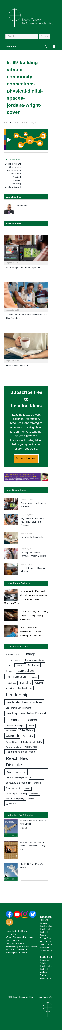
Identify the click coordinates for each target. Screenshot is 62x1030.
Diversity (10, 671)
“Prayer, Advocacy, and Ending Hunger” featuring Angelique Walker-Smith (34, 615)
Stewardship (13, 788)
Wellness (31, 798)
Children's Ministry (13, 660)
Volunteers (34, 794)
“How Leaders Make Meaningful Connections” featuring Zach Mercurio (31, 631)
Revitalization (16, 772)
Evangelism (25, 670)
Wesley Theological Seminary (19, 937)
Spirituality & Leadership (18, 782)
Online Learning (47, 944)
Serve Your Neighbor (16, 778)
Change (30, 654)
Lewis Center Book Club (17, 365)
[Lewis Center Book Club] (26, 347)
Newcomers (11, 730)
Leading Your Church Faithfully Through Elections (33, 554)
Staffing (37, 783)
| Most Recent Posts (15, 490)
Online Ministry (26, 730)
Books (43, 935)
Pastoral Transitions (13, 747)
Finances (33, 677)
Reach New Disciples (17, 761)
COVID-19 (20, 665)
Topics (43, 975)
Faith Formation (16, 676)
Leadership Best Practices (24, 702)
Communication (34, 660)
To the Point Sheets (49, 938)
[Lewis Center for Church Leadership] (31, 17)
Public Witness (30, 747)
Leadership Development (18, 708)
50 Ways (44, 923)
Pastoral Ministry (31, 741)
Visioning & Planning (16, 793)
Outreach (12, 735)
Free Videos (45, 941)
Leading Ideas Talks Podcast (26, 713)
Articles (43, 963)
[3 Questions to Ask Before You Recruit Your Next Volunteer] (26, 296)
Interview (10, 688)
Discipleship (33, 665)
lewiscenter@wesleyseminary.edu (21, 946)
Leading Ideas (49, 956)
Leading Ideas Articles (50, 926)
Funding (25, 682)
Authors (43, 972)
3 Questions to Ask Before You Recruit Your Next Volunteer (33, 521)
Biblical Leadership (13, 655)
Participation (28, 736)
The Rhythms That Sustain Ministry (33, 569)
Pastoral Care (11, 742)
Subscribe (44, 960)
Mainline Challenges (15, 726)
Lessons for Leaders (21, 720)
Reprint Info (45, 978)
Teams (27, 789)
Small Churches (36, 778)
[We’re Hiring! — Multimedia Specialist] (26, 249)
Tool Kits (44, 920)
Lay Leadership (25, 688)
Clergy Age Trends (48, 950)
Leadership (17, 694)
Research (44, 947)
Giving (39, 682)
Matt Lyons (13, 122)
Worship (11, 803)
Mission (31, 726)
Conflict (9, 665)
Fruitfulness (11, 683)
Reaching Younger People (21, 751)
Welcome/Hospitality (15, 798)
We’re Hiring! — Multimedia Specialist (23, 267)
